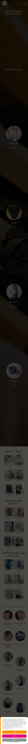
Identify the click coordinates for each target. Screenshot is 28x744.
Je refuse (14, 736)
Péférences (14, 740)
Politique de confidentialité (13, 741)
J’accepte (14, 732)
